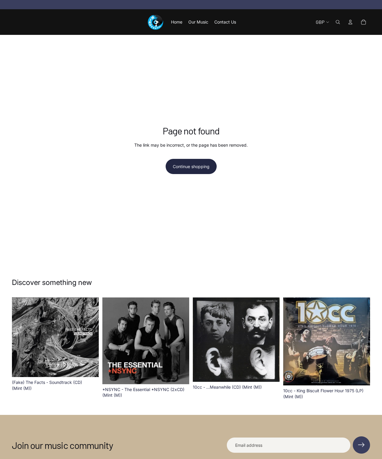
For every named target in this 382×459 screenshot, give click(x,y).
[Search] (337, 22)
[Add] (89, 368)
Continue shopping (191, 166)
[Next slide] (271, 339)
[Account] (350, 22)
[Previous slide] (202, 339)
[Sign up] (361, 445)
